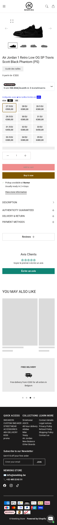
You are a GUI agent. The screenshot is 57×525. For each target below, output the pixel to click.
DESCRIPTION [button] (9, 202)
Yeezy (25, 435)
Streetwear (28, 420)
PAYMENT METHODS (13, 222)
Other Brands (29, 444)
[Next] (50, 28)
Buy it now (28, 175)
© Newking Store (17, 519)
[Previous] (6, 28)
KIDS (6, 435)
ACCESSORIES (10, 429)
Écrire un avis (28, 271)
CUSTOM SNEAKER (13, 423)
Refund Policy (45, 429)
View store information (16, 192)
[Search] (47, 6)
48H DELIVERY (10, 432)
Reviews (26, 236)
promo (7, 438)
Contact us (44, 435)
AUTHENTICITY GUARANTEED (18, 210)
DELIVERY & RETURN (13, 216)
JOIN (39, 462)
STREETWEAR (10, 426)
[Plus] (25, 155)
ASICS (25, 423)
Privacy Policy (45, 426)
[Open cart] (53, 6)
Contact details (46, 420)
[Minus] (7, 155)
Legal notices (45, 423)
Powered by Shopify (36, 519)
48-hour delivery (30, 426)
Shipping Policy (46, 432)
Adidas (26, 429)
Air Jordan (27, 438)
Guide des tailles (12, 69)
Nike (25, 432)
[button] (5, 6)
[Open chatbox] (50, 519)
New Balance (29, 441)
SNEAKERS (9, 420)
